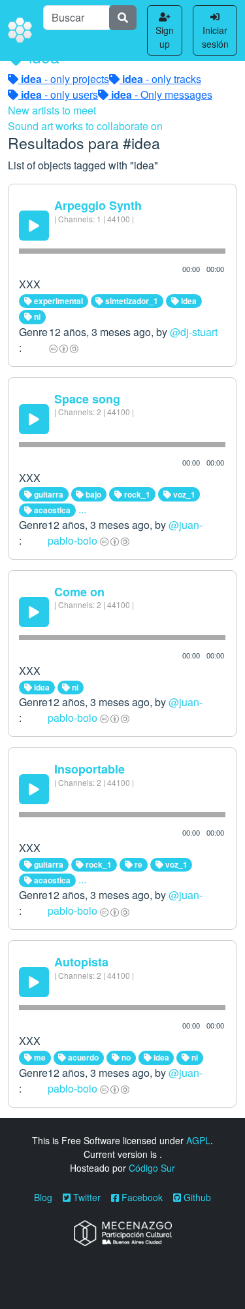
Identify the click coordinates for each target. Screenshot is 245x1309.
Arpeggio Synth (98, 205)
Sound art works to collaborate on (85, 125)
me (39, 1057)
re (137, 864)
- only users (59, 94)
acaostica (51, 510)
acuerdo (82, 1057)
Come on (79, 591)
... (82, 509)
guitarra (47, 494)
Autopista (81, 961)
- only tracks (161, 78)
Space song (87, 398)
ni (36, 316)
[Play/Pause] (34, 226)
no (125, 1057)
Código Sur (152, 1167)
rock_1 (136, 494)
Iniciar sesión (215, 37)
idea (188, 301)
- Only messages (161, 94)
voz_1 (183, 494)
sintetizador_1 (130, 301)
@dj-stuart (194, 331)
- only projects (65, 78)
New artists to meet (52, 110)
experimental (57, 301)
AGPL (198, 1140)
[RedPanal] (20, 31)
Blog (43, 1197)
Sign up (164, 37)
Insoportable (89, 768)
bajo (92, 494)
